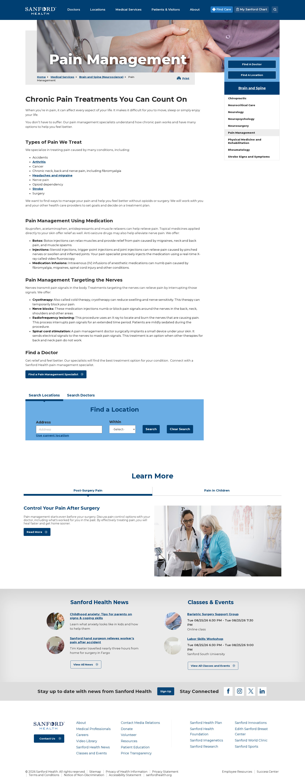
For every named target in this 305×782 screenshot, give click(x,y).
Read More (34, 532)
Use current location (52, 435)
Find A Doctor (252, 64)
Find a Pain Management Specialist (53, 374)
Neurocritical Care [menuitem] (241, 105)
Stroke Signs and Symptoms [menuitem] (249, 156)
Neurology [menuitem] (236, 112)
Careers (82, 735)
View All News (83, 664)
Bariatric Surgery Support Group (213, 614)
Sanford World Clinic (251, 740)
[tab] (44, 396)
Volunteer (128, 735)
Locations (44, 395)
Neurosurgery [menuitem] (238, 125)
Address (43, 422)
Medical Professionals (93, 729)
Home (41, 77)
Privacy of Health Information (126, 771)
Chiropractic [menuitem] (237, 98)
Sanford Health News (93, 747)
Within (115, 422)
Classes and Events (91, 753)
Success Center (268, 771)
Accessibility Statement (125, 775)
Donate (127, 729)
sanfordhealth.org (159, 775)
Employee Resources (237, 771)
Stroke (37, 189)
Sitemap (95, 771)
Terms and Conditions (44, 775)
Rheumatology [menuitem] (239, 149)
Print (185, 78)
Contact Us (47, 738)
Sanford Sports (246, 746)
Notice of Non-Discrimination (84, 775)
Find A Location (252, 75)
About (81, 723)
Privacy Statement (165, 771)
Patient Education (135, 747)
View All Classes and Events (210, 665)
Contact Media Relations (140, 723)
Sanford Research (204, 746)
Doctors (81, 395)
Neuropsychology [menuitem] (241, 119)
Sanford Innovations (251, 723)
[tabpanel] (152, 541)
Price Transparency (136, 753)
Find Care (223, 9)
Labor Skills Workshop (205, 639)
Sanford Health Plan (206, 723)
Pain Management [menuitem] (241, 132)
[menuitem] (73, 10)
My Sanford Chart (253, 9)
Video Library (86, 741)
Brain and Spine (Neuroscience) (101, 77)
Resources (129, 741)
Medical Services (62, 77)
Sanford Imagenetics (206, 740)
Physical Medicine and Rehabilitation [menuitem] (244, 141)
